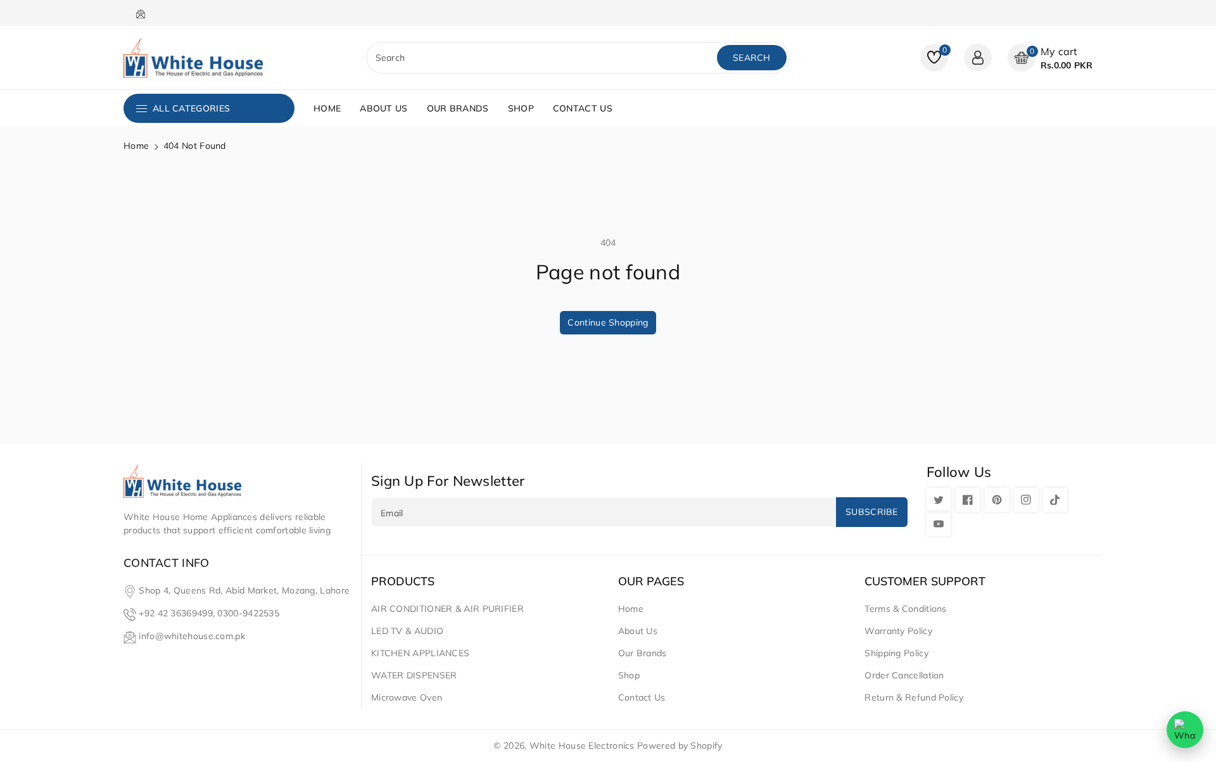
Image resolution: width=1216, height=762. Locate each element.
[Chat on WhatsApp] (1185, 729)
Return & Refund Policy (913, 697)
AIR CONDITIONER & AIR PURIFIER (447, 608)
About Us (637, 631)
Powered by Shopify (679, 745)
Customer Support (924, 581)
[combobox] (543, 57)
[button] (1050, 58)
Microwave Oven (406, 697)
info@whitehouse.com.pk (192, 636)
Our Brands (642, 653)
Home (136, 145)
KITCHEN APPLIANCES (420, 653)
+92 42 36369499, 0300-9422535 (209, 613)
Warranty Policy (898, 631)
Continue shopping (607, 322)
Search (752, 57)
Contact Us (642, 697)
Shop (629, 675)
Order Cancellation (904, 675)
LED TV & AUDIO (407, 631)
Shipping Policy (896, 653)
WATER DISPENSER (414, 675)
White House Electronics (582, 745)
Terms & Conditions (905, 608)
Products (402, 581)
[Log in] (978, 58)
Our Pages (651, 581)
